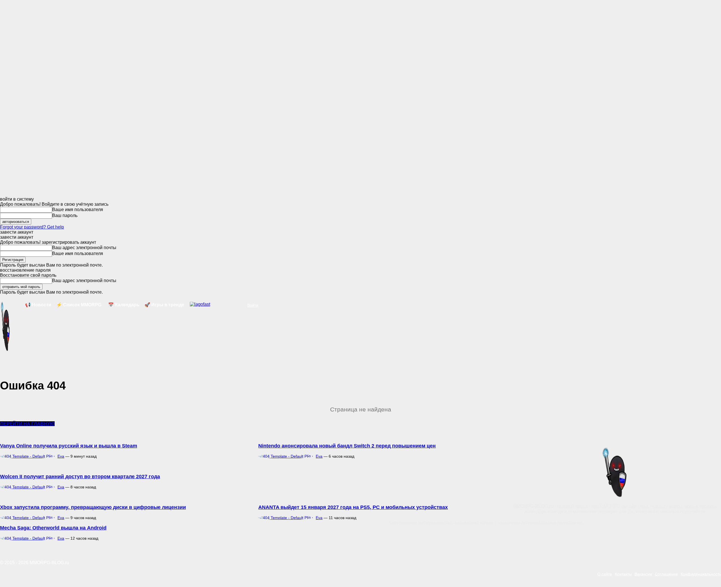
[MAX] (317, 535)
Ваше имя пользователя (77, 209)
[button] (238, 305)
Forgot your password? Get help (32, 227)
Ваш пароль (64, 215)
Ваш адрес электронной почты (84, 247)
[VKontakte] (298, 535)
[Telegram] (279, 535)
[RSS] (260, 535)
